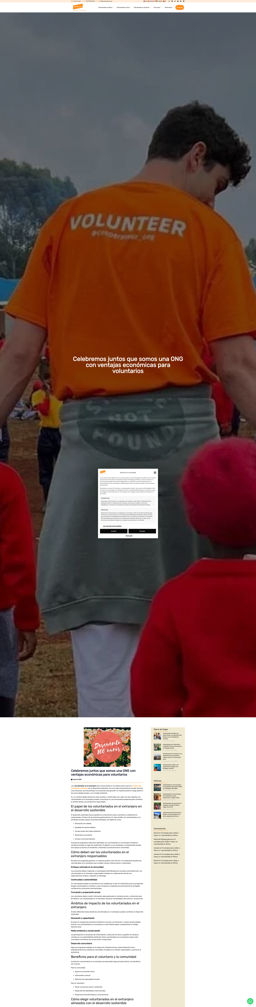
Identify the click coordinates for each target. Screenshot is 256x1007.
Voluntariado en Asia (123, 7)
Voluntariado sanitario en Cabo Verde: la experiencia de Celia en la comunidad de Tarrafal (172, 736)
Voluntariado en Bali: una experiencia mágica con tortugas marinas (170, 766)
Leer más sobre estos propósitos (112, 526)
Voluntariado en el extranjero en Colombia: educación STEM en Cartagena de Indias (172, 786)
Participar (180, 7)
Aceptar (113, 531)
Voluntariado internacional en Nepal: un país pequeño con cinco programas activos (172, 814)
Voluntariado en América (141, 7)
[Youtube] (178, 1)
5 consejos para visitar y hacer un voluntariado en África (166, 841)
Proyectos (157, 7)
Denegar (142, 531)
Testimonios (168, 7)
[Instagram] (169, 1)
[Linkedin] (183, 1)
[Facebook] (172, 1)
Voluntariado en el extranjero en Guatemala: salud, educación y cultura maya (172, 796)
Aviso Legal (129, 535)
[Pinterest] (181, 1)
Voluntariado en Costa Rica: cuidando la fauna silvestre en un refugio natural (172, 746)
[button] (155, 473)
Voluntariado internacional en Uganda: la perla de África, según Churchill (172, 805)
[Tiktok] (175, 1)
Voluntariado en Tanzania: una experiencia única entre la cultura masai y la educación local (172, 756)
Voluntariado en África (105, 7)
